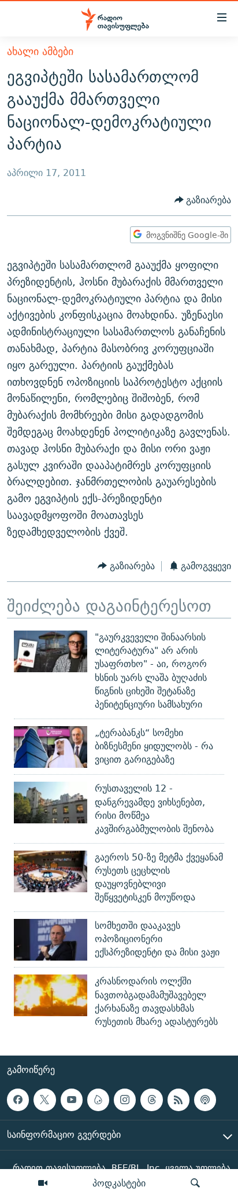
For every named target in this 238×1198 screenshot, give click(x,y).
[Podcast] (205, 1100)
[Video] (42, 1183)
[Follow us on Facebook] (18, 1100)
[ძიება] (195, 1183)
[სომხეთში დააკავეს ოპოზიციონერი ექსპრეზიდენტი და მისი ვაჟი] (50, 940)
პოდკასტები (119, 1183)
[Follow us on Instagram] (125, 1100)
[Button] (203, 200)
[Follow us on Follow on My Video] (98, 1100)
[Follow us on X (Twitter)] (44, 1100)
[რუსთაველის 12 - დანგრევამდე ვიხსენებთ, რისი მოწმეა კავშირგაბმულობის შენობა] (50, 802)
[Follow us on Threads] (151, 1100)
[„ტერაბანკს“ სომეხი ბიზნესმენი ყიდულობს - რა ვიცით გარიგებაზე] (50, 747)
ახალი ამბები (40, 51)
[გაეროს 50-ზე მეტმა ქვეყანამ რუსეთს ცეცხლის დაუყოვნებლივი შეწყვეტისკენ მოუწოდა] (50, 871)
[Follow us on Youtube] (72, 1100)
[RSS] (178, 1100)
